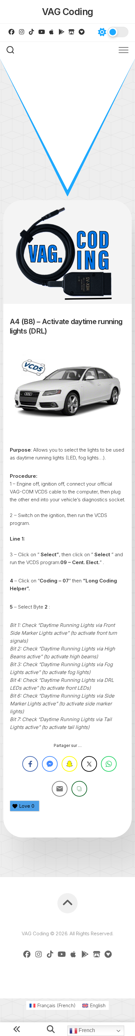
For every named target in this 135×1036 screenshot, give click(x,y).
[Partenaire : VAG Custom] (71, 32)
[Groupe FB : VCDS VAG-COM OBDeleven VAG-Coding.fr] (11, 32)
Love (26, 806)
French (86, 1030)
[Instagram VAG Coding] (22, 32)
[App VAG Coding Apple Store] (51, 32)
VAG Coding (67, 11)
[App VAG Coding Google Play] (62, 32)
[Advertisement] (67, 129)
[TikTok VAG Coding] (31, 32)
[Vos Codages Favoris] (82, 32)
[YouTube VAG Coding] (42, 32)
